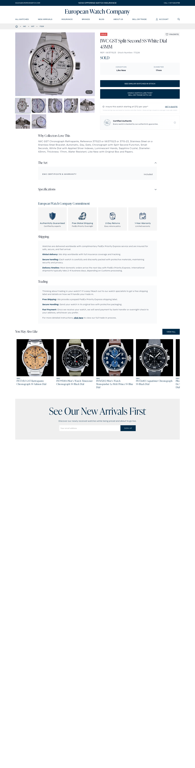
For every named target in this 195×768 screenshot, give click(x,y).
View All (171, 332)
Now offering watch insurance (97, 3)
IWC (24, 26)
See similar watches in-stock (139, 84)
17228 (42, 26)
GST (32, 26)
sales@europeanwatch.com (27, 3)
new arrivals (45, 19)
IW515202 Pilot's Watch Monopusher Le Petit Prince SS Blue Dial (114, 384)
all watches (22, 19)
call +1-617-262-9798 (172, 3)
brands (86, 19)
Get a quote (171, 107)
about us (118, 19)
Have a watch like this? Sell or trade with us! (140, 94)
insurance (67, 19)
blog (101, 19)
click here (78, 318)
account (163, 19)
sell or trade (139, 19)
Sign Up (128, 428)
